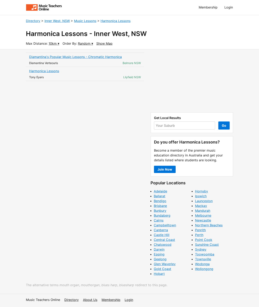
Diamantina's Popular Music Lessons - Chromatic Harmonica (75, 57)
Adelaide (160, 191)
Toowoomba (204, 254)
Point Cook (203, 240)
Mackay (201, 206)
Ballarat (159, 196)
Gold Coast (162, 269)
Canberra (161, 230)
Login (228, 7)
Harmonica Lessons (116, 21)
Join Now (164, 169)
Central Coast (164, 240)
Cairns (158, 220)
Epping (159, 254)
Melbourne (203, 215)
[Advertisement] (192, 81)
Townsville (203, 259)
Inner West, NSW (57, 21)
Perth (199, 235)
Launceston (204, 201)
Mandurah (202, 211)
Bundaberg (162, 215)
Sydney (200, 249)
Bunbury (160, 211)
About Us (90, 300)
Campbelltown (165, 225)
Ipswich (201, 196)
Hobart (159, 274)
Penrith (200, 230)
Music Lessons (85, 21)
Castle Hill (161, 235)
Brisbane (160, 206)
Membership (208, 7)
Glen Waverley (165, 264)
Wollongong (204, 269)
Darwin (159, 249)
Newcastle (203, 220)
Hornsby (201, 191)
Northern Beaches (209, 225)
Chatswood (162, 245)
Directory (33, 21)
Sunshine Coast (207, 245)
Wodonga (202, 264)
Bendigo (160, 201)
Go (224, 125)
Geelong (160, 259)
